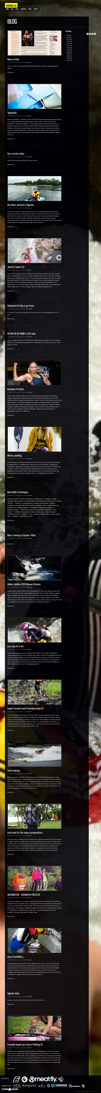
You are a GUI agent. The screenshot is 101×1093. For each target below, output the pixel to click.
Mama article (13, 59)
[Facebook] (88, 34)
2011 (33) (69, 52)
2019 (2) (69, 35)
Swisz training (13, 770)
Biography (23, 9)
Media (30, 9)
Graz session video (15, 153)
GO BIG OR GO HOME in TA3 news (21, 333)
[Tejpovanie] (34, 96)
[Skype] (90, 34)
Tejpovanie (12, 112)
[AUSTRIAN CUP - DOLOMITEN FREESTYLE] (34, 878)
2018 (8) (69, 37)
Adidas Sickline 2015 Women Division (24, 584)
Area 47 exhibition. (15, 957)
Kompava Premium (15, 389)
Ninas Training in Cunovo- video (21, 535)
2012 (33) (69, 50)
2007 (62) (69, 60)
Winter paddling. (14, 455)
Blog (12, 9)
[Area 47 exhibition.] (34, 940)
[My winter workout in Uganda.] (34, 188)
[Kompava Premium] (34, 373)
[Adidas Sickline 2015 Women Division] (34, 568)
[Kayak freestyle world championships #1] (34, 692)
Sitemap (83, 1091)
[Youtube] (92, 34)
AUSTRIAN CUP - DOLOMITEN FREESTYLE (23, 894)
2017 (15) (69, 39)
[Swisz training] (34, 754)
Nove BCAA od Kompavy (17, 492)
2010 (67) (69, 54)
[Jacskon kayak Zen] (34, 250)
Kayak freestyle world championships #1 (25, 708)
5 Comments (28, 62)
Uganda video (13, 993)
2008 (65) (69, 58)
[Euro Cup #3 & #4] (34, 630)
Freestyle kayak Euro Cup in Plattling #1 (25, 1044)
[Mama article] (34, 43)
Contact (36, 9)
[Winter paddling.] (34, 439)
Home (7, 9)
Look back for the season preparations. (25, 832)
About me (78, 1091)
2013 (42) (69, 47)
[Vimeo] (95, 34)
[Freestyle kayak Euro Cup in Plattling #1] (34, 1028)
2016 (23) (69, 41)
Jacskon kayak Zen (15, 267)
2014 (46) (69, 45)
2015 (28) (69, 43)
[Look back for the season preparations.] (34, 816)
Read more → (11, 72)
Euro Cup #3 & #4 (15, 646)
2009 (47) (69, 56)
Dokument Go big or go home (20, 305)
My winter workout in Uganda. (20, 205)
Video (17, 9)
